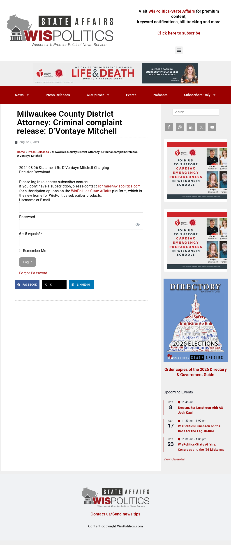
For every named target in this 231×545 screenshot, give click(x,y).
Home (21, 152)
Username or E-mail (34, 200)
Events (131, 95)
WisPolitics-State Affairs (91, 191)
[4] (115, 73)
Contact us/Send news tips (115, 514)
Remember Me (34, 251)
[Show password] (137, 224)
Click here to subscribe (178, 33)
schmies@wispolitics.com (119, 186)
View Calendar (174, 459)
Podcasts (160, 95)
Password (27, 217)
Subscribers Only (197, 95)
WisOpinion (95, 95)
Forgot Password (33, 273)
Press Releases (58, 95)
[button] (179, 50)
